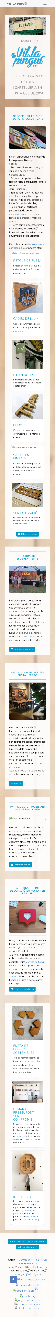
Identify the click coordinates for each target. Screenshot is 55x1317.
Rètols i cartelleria (28, 534)
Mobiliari (17, 783)
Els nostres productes (23, 989)
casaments (15, 976)
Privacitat (32, 1263)
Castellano (24, 1259)
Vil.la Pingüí (17, 3)
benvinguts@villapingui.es (27, 1274)
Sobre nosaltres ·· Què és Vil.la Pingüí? (27, 1241)
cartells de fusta (35, 961)
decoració (31, 1216)
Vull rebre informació (27, 1247)
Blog (36, 1259)
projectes (28, 1204)
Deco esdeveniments (23, 649)
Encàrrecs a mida (21, 864)
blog (37, 1219)
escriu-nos (29, 636)
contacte (20, 1136)
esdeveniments (17, 214)
